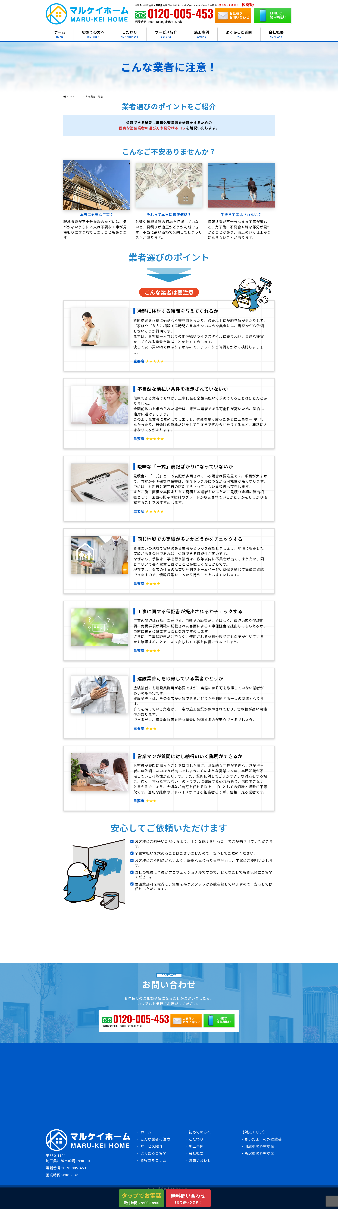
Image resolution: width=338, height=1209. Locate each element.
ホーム (59, 33)
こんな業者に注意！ (157, 1138)
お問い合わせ (200, 1160)
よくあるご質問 (239, 33)
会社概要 (276, 33)
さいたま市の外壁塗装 (263, 1138)
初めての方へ (93, 33)
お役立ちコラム (153, 1160)
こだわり (129, 33)
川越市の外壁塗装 (259, 1145)
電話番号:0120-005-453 (66, 1167)
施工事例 (201, 33)
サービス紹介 (166, 33)
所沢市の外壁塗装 (259, 1153)
